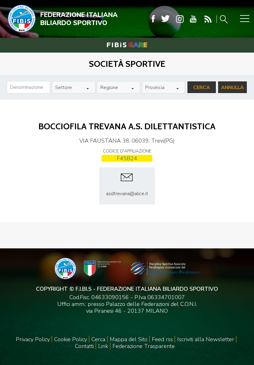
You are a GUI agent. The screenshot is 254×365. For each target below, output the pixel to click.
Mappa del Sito (128, 339)
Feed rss (162, 339)
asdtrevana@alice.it (127, 193)
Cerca (201, 87)
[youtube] (193, 19)
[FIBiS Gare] (127, 45)
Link (103, 346)
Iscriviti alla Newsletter (205, 339)
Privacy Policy (33, 339)
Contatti (84, 346)
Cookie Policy (70, 339)
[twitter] (165, 19)
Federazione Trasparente (143, 346)
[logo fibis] (20, 33)
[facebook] (153, 19)
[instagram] (180, 19)
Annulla (232, 87)
